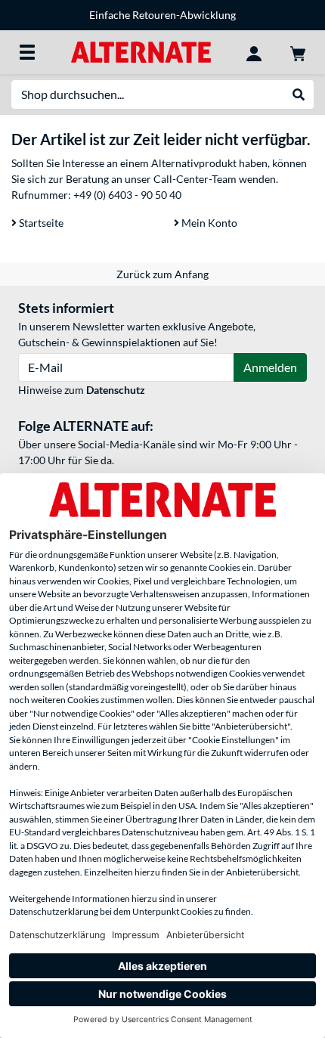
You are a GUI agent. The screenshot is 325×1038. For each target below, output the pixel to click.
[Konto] (254, 52)
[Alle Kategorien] (27, 52)
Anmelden (270, 367)
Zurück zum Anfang (162, 274)
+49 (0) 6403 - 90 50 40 (127, 194)
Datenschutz (115, 389)
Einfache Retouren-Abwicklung (162, 14)
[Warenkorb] (298, 52)
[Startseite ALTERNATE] (141, 51)
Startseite (40, 222)
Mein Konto (208, 222)
